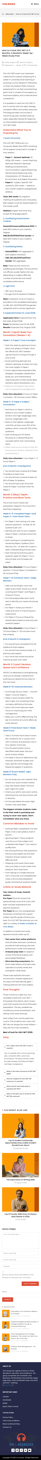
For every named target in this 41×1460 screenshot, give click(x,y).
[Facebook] (13, 1450)
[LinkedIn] (25, 1450)
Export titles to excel (10, 1406)
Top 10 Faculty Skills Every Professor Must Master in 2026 (20, 1215)
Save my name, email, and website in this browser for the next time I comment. (18, 1276)
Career (19, 65)
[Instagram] (21, 1450)
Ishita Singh (10, 62)
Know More (8, 1385)
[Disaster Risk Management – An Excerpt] (6, 1348)
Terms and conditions (11, 1421)
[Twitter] (17, 1450)
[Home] (3, 14)
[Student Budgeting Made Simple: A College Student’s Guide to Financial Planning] (6, 1325)
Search (4, 1291)
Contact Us (7, 1427)
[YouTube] (29, 1450)
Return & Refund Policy (11, 1424)
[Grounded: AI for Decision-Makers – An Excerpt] (6, 1313)
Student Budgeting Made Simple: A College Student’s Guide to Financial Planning (24, 1324)
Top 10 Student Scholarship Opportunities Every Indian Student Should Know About (20, 1143)
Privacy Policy (8, 1417)
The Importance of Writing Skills (20, 1180)
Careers (6, 1397)
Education (9, 65)
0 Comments (32, 65)
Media (5, 1403)
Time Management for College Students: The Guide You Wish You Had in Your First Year (24, 1336)
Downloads (7, 1400)
